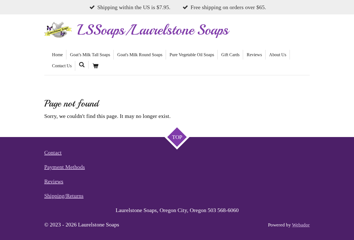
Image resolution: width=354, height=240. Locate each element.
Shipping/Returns (64, 196)
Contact (53, 152)
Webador (301, 225)
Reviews (53, 181)
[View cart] (95, 66)
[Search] (81, 65)
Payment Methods (64, 167)
